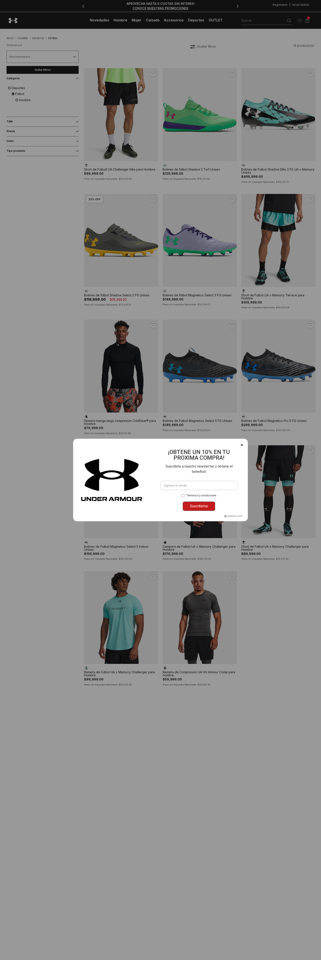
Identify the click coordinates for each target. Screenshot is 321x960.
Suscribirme (199, 506)
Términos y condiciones (201, 495)
